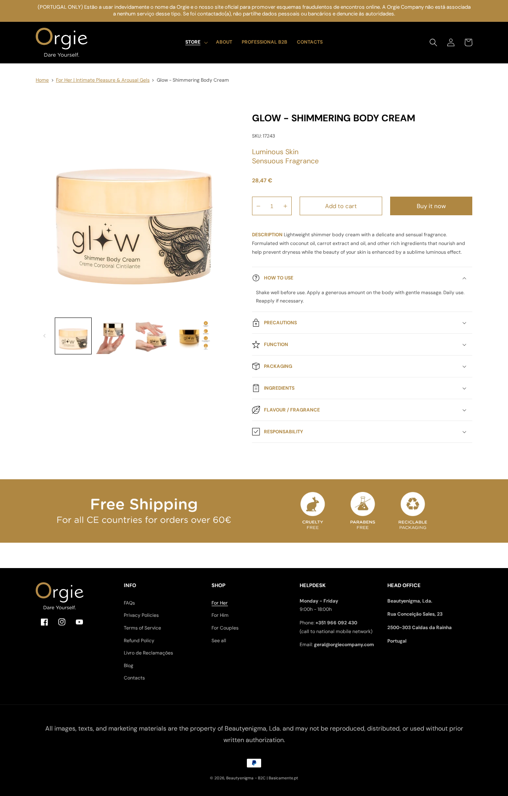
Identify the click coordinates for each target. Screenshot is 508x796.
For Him (220, 615)
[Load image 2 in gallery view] (113, 336)
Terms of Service (142, 628)
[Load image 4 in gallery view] (194, 336)
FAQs (129, 603)
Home (42, 80)
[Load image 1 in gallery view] (73, 336)
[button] (196, 42)
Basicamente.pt (283, 778)
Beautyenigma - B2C (246, 778)
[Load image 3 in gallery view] (154, 336)
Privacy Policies (141, 615)
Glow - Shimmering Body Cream (193, 80)
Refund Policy (139, 640)
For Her (220, 603)
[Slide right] (223, 335)
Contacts (134, 678)
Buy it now (431, 206)
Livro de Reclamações (148, 653)
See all (219, 640)
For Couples (225, 628)
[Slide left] (44, 335)
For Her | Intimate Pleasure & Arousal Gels (103, 80)
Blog (128, 665)
